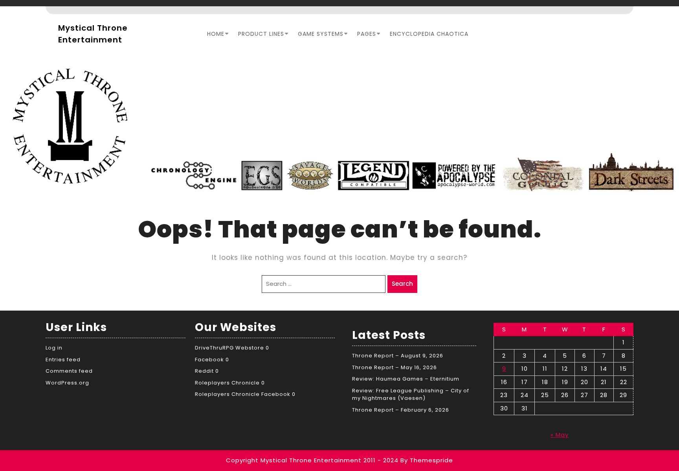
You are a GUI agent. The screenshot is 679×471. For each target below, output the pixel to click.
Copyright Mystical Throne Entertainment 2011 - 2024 (312, 460)
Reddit (204, 371)
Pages (366, 34)
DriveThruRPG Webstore (229, 347)
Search (402, 284)
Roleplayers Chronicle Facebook (242, 394)
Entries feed (63, 359)
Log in (54, 347)
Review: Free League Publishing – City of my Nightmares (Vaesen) (410, 394)
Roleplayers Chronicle (227, 382)
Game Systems (320, 34)
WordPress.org (67, 382)
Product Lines (261, 34)
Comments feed (69, 371)
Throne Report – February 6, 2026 (400, 410)
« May (560, 435)
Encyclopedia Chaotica (429, 34)
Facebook (209, 359)
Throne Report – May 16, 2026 (394, 367)
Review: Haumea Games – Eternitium (405, 379)
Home (215, 34)
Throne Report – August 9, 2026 (397, 355)
